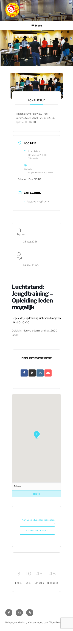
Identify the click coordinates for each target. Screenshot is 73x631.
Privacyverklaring (15, 622)
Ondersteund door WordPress (45, 622)
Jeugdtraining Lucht (38, 201)
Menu (38, 25)
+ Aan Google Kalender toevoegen (37, 520)
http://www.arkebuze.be (40, 172)
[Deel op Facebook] (24, 373)
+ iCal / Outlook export (37, 530)
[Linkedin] (40, 373)
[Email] (48, 373)
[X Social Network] (32, 373)
